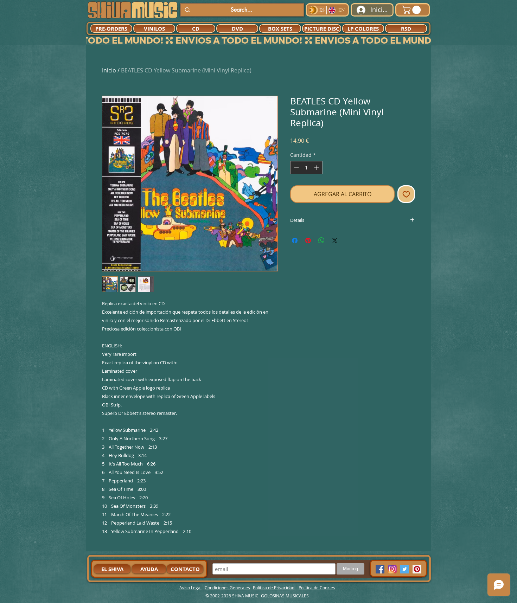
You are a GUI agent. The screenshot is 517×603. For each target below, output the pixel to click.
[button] (412, 10)
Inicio (109, 70)
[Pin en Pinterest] (308, 240)
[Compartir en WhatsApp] (321, 240)
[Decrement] (295, 167)
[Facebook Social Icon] (380, 569)
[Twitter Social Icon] (404, 569)
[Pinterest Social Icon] (417, 569)
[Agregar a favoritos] (406, 194)
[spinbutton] (306, 167)
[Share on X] (335, 240)
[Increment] (317, 167)
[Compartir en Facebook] (295, 240)
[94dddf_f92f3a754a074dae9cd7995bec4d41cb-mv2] (392, 569)
